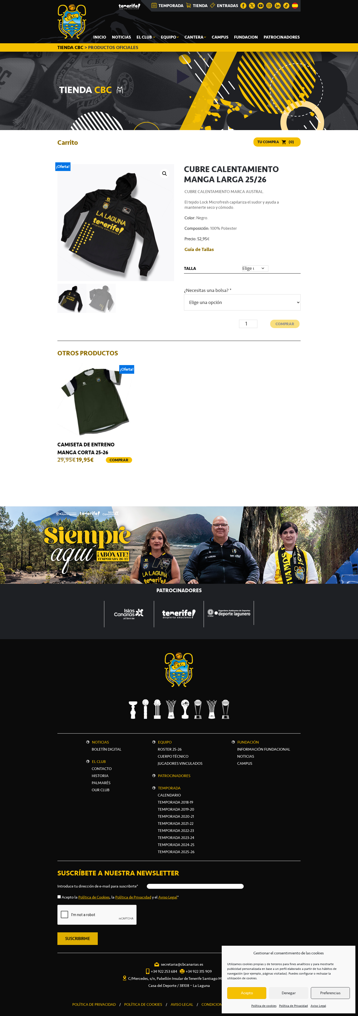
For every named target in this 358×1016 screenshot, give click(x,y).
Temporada (169, 788)
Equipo (165, 742)
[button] (164, 173)
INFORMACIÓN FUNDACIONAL (263, 749)
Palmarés (101, 783)
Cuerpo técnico (173, 756)
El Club (99, 761)
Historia (100, 776)
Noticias (100, 742)
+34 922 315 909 (199, 971)
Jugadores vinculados (180, 763)
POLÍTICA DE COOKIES (143, 1004)
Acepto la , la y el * (120, 897)
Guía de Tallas (199, 249)
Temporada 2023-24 (176, 838)
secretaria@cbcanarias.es (182, 964)
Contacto (102, 769)
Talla (190, 268)
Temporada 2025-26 (176, 852)
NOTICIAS (245, 756)
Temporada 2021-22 (175, 823)
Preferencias (330, 993)
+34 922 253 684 (164, 971)
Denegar (289, 993)
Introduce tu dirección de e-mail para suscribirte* (97, 886)
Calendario (169, 795)
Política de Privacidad (293, 1005)
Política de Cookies (94, 897)
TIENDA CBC (70, 47)
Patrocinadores (174, 776)
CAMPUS (244, 763)
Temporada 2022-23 (176, 830)
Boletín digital (106, 749)
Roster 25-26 (170, 749)
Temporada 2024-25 (176, 845)
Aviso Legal (318, 1005)
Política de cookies (263, 1005)
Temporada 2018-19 (175, 802)
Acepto (247, 993)
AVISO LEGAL (182, 1004)
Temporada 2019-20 (176, 809)
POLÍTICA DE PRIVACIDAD (94, 1004)
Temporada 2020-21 (176, 816)
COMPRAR (284, 324)
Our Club (101, 790)
